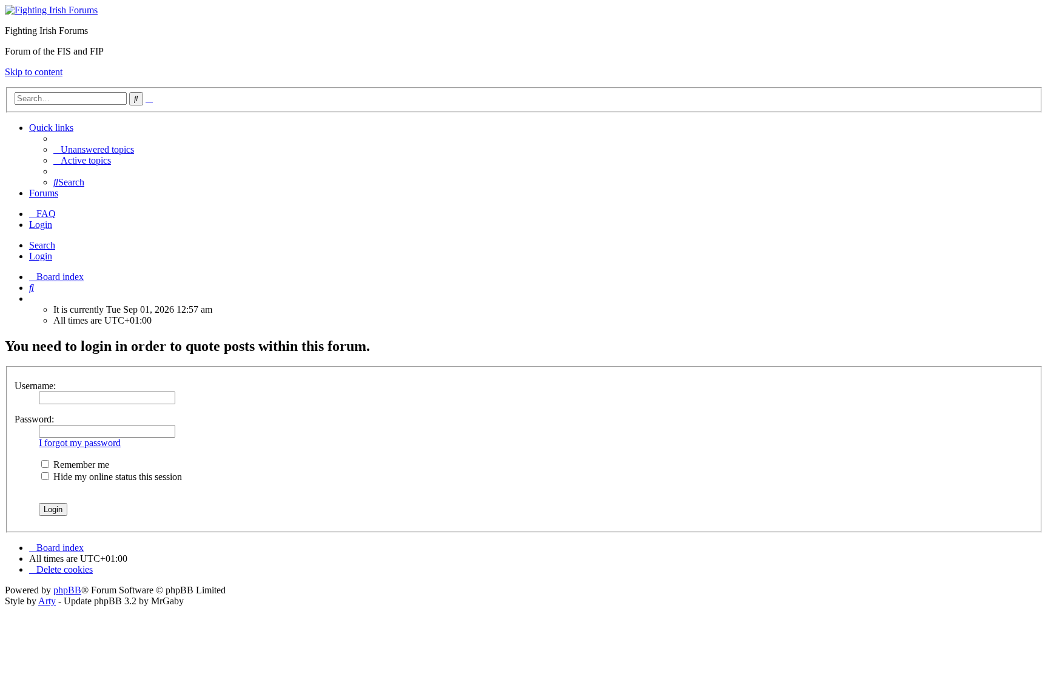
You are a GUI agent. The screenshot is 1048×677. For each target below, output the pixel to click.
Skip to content (33, 72)
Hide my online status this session (116, 477)
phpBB (67, 590)
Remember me (80, 464)
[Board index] (51, 10)
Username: (35, 386)
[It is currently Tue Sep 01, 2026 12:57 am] (32, 298)
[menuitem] (93, 149)
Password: (34, 419)
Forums (43, 193)
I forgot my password (80, 443)
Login (40, 256)
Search (42, 245)
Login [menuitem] (40, 224)
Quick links (51, 127)
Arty (47, 601)
